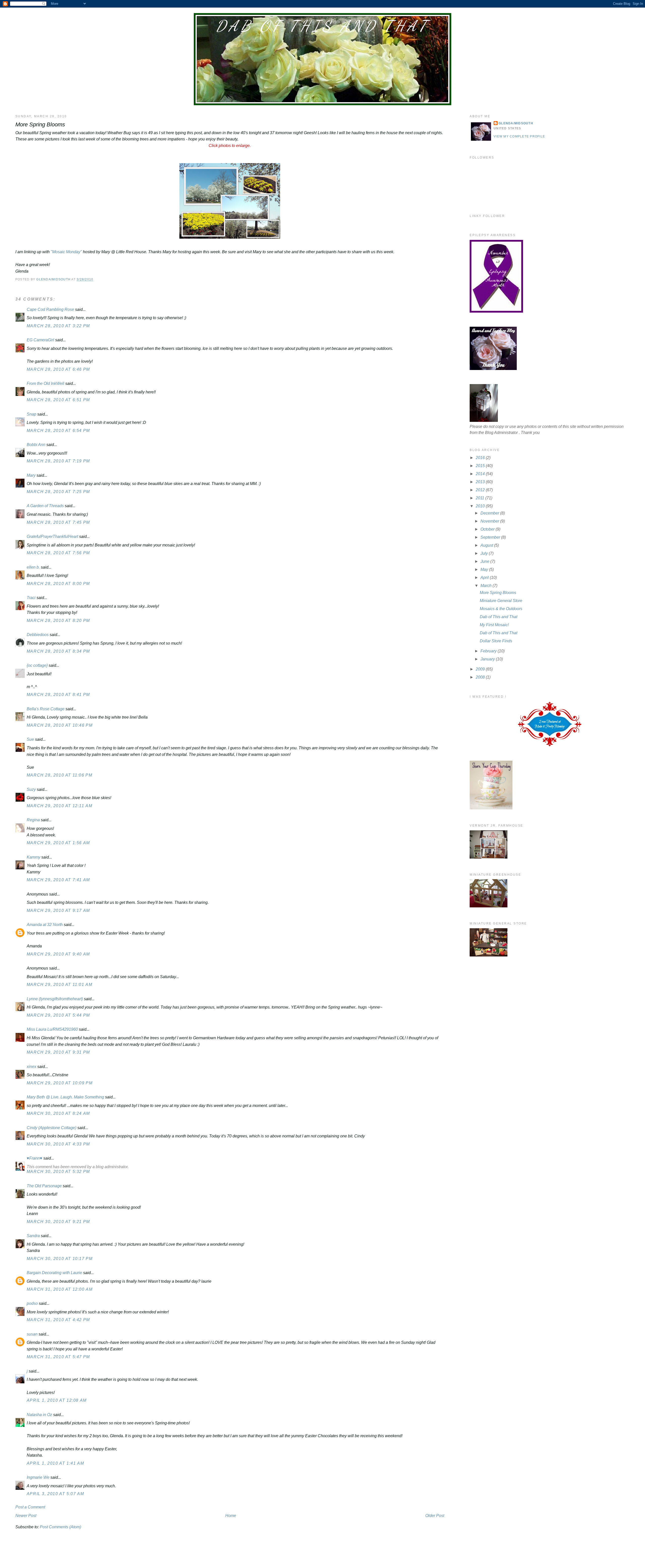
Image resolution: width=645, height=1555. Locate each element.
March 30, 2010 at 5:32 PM (58, 1171)
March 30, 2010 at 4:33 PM (58, 1144)
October (488, 529)
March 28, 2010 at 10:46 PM (60, 725)
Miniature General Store (501, 601)
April (485, 577)
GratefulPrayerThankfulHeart (52, 536)
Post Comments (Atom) (60, 1527)
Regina (34, 820)
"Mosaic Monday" (66, 252)
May (484, 569)
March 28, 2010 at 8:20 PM (58, 620)
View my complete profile (519, 136)
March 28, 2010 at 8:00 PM (58, 583)
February (489, 651)
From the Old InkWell (45, 383)
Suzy (31, 789)
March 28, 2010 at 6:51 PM (58, 400)
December (490, 513)
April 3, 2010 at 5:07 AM (55, 1494)
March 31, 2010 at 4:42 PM (58, 1320)
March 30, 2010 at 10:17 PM (60, 1258)
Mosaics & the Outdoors (501, 609)
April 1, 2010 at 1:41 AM (55, 1463)
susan (32, 1334)
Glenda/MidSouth (516, 123)
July (484, 553)
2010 (481, 506)
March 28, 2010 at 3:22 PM (58, 326)
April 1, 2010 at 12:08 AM (57, 1400)
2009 (481, 669)
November (490, 521)
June (485, 561)
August (487, 545)
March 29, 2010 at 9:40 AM (58, 954)
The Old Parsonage (44, 1186)
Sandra (33, 1236)
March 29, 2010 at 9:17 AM (58, 910)
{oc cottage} (37, 665)
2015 (481, 466)
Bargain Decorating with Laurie (54, 1273)
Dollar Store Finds (496, 641)
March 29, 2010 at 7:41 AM (58, 880)
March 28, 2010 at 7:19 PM (58, 461)
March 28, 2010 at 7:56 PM (58, 553)
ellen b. (33, 567)
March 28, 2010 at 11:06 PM (59, 775)
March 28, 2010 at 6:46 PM (58, 369)
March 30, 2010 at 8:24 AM (58, 1113)
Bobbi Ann (36, 444)
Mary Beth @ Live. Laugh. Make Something (65, 1097)
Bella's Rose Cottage (45, 709)
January (488, 659)
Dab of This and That (322, 26)
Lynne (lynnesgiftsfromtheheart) (55, 999)
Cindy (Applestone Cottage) (51, 1128)
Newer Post (25, 1515)
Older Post (434, 1515)
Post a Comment (30, 1507)
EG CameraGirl (40, 340)
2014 (481, 474)
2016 (481, 458)
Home (230, 1515)
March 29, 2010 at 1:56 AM (58, 843)
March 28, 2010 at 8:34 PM (58, 651)
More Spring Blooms (498, 592)
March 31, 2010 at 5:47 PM (58, 1357)
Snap (31, 414)
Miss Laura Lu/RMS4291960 (52, 1029)
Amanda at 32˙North (45, 924)
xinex (31, 1066)
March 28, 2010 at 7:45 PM (58, 522)
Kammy (33, 857)
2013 (481, 482)
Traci (31, 598)
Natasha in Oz (39, 1415)
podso (32, 1303)
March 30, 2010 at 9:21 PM (58, 1221)
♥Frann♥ (34, 1158)
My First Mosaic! (494, 625)
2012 (481, 490)
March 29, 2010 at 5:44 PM (58, 1015)
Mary (31, 475)
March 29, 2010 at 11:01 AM (59, 984)
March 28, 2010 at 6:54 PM (58, 430)
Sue (30, 739)
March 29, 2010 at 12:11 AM (59, 806)
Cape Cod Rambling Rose (50, 309)
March (486, 585)
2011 (480, 498)
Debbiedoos (38, 635)
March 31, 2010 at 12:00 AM (60, 1289)
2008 (481, 677)
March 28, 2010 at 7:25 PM (58, 492)
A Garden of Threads (45, 506)
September (490, 537)
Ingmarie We (38, 1477)
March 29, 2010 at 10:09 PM (60, 1083)
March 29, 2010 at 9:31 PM (58, 1052)
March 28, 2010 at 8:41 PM (58, 694)
